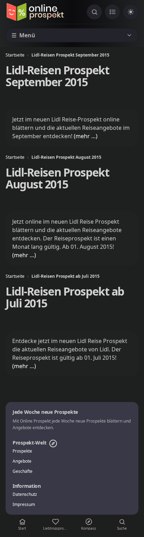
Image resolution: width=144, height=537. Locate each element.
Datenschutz (25, 494)
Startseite (15, 55)
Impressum (24, 504)
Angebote (22, 461)
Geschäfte (23, 471)
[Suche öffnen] (94, 12)
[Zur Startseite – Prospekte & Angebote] (35, 12)
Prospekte (22, 451)
